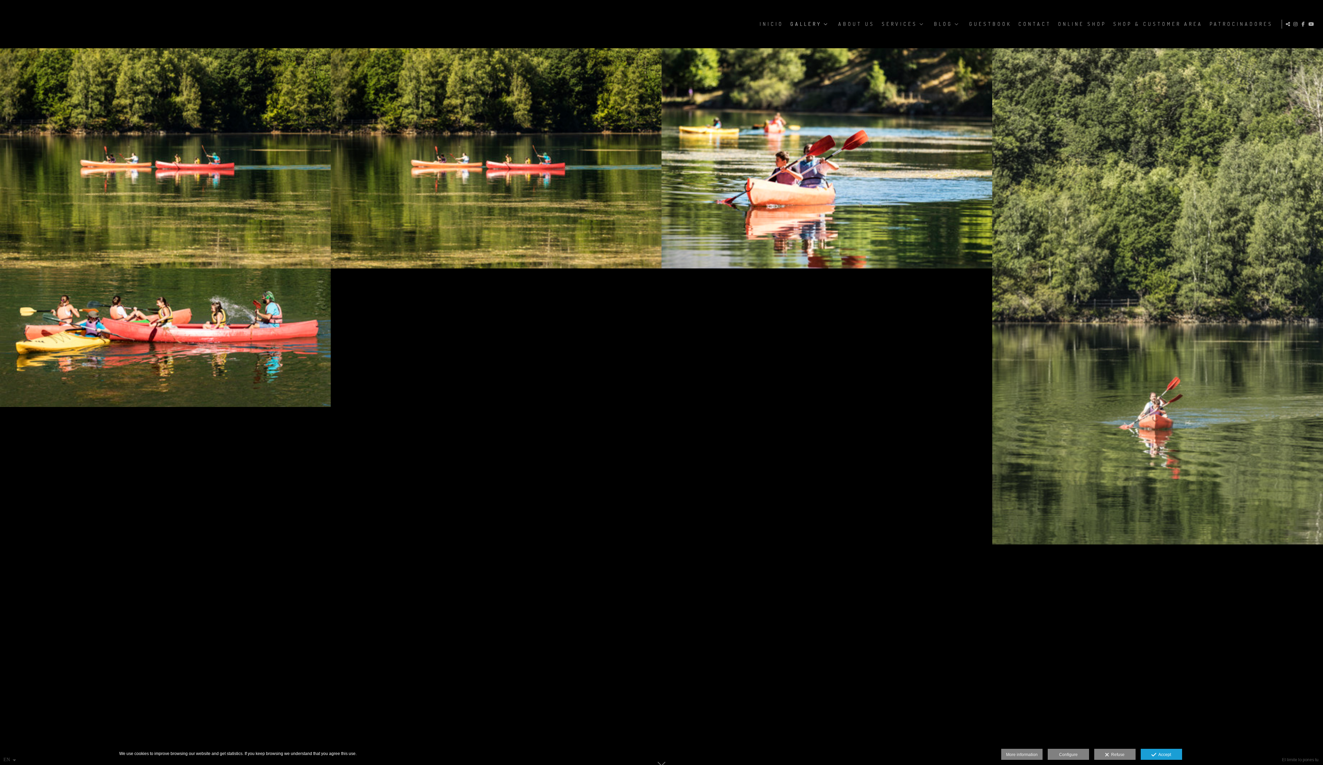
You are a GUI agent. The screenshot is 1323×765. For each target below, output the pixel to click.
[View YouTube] (1312, 24)
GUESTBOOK (990, 24)
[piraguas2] (165, 158)
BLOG (943, 24)
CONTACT (1034, 24)
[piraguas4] (827, 158)
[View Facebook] (1304, 24)
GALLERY (806, 24)
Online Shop (1082, 24)
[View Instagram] (1296, 24)
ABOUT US (856, 24)
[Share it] (1288, 24)
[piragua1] (165, 337)
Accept (1163, 754)
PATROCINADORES (1241, 24)
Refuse (1117, 754)
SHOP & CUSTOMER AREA (1158, 24)
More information (1022, 754)
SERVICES (899, 24)
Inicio (771, 24)
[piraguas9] (1157, 296)
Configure (1068, 754)
